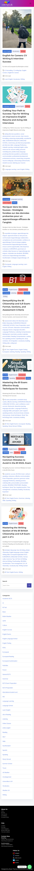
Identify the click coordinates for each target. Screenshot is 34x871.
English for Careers (13, 72)
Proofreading (16, 561)
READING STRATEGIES (14, 485)
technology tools (7, 417)
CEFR (4, 621)
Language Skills (7, 410)
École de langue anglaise (18, 242)
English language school (16, 552)
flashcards (11, 406)
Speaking (26, 293)
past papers (15, 410)
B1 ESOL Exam (20, 474)
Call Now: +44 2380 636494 (6, 844)
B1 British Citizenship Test (12, 550)
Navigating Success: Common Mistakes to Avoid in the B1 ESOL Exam (17, 460)
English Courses (7, 630)
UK (28, 258)
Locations (3, 825)
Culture (5, 625)
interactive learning (20, 406)
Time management (16, 563)
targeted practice (21, 487)
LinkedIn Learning (8, 147)
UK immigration (13, 341)
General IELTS (7, 674)
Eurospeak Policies (5, 817)
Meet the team (4, 814)
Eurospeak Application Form (19, 554)
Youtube (17, 862)
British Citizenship (8, 323)
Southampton (7, 258)
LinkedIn (17, 860)
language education (19, 330)
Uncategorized (7, 777)
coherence (11, 476)
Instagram (17, 853)
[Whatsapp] (29, 867)
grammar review (24, 478)
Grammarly (11, 143)
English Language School (10, 638)
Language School (8, 705)
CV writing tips (17, 70)
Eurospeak (6, 199)
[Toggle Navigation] (30, 3)
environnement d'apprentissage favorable (15, 244)
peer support (24, 410)
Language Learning (8, 106)
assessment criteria (10, 321)
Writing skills (6, 343)
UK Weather (6, 772)
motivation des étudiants (15, 253)
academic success (10, 474)
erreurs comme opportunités (11, 246)
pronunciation (7, 336)
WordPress (29, 869)
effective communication (22, 476)
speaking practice (10, 338)
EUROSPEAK (13, 249)
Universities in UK (7, 781)
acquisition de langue (11, 233)
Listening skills (7, 483)
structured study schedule (21, 413)
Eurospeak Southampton (10, 661)
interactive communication (21, 327)
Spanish (5, 750)
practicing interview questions (11, 154)
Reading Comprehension (18, 336)
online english (6, 728)
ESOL (4, 647)
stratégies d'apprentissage (19, 258)
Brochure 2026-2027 (5, 830)
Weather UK (6, 790)
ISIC (4, 696)
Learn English (7, 51)
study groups (6, 415)
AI (3, 603)
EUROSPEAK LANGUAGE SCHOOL (13, 557)
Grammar (22, 449)
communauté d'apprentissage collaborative (15, 238)
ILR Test (17, 559)
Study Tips (25, 415)
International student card (10, 692)
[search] (29, 585)
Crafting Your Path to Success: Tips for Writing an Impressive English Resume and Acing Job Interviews (16, 116)
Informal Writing (7, 561)
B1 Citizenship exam (22, 321)
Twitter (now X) (18, 857)
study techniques (16, 415)
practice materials (22, 334)
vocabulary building (24, 341)
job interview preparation (23, 143)
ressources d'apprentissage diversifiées (14, 255)
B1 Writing (22, 550)
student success (7, 163)
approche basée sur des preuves (17, 235)
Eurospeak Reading (8, 656)
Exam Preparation (21, 325)
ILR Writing (24, 559)
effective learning (12, 402)
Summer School (7, 763)
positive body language (18, 152)
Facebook (17, 855)
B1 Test (5, 289)
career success (15, 136)
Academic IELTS (7, 598)
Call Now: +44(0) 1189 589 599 (7, 839)
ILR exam (10, 327)
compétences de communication (12, 240)
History (2, 811)
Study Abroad (20, 378)
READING (25, 253)
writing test (13, 343)
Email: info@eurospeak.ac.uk (7, 840)
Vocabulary (16, 51)
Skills (11, 452)
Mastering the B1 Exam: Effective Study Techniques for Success (15, 385)
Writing (23, 51)
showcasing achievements (22, 160)
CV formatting (9, 70)
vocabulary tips (13, 565)
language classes (8, 330)
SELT (4, 737)
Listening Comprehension (23, 332)
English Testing (23, 289)
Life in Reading (7, 714)
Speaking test (20, 338)
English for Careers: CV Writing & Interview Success (15, 58)
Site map (3, 812)
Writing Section (23, 565)
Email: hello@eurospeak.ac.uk (7, 846)
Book (4, 612)
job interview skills (8, 145)
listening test (6, 334)
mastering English (18, 147)
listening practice (21, 480)
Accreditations (4, 815)
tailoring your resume (19, 163)
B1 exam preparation (11, 399)
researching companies (23, 158)
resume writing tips (8, 160)
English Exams (13, 289)
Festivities (5, 665)
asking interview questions (12, 134)
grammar (16, 478)
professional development (20, 156)
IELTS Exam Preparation (10, 683)
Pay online (3, 827)
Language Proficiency (20, 145)
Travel (4, 768)
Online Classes (7, 723)
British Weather (7, 616)
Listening (13, 293)
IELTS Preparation (8, 688)
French (4, 670)
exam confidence (21, 404)
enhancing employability (16, 138)
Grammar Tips (10, 559)
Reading (20, 293)
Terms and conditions (5, 831)
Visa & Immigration (5, 828)
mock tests (13, 334)
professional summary (9, 158)
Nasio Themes (13, 869)
